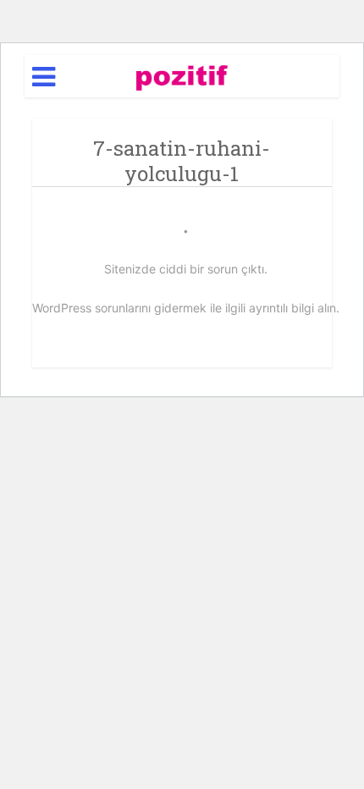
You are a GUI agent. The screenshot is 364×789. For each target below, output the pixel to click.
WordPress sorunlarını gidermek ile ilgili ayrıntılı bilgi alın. (185, 308)
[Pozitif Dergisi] (182, 75)
